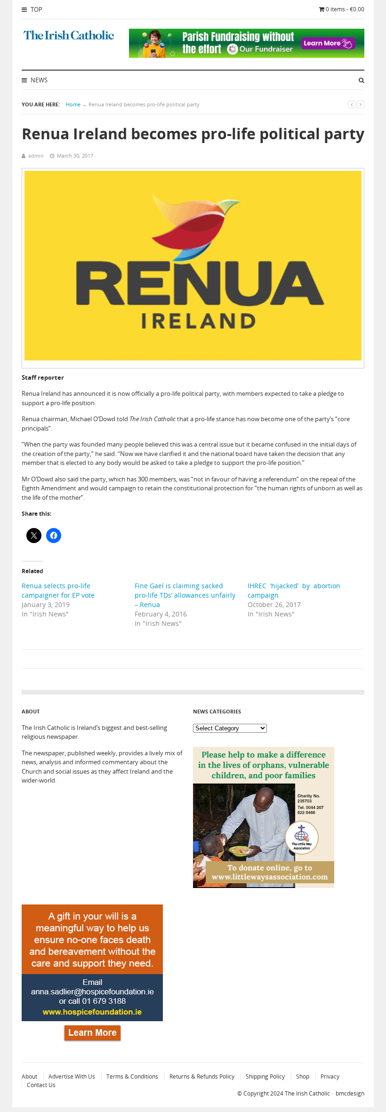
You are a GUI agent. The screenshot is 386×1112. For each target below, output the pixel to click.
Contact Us (41, 1085)
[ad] (246, 55)
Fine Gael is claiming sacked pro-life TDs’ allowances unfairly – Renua (185, 595)
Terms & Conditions (132, 1076)
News (38, 80)
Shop (302, 1076)
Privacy (330, 1076)
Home (73, 104)
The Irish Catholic (307, 1093)
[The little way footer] (263, 885)
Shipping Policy (265, 1076)
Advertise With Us (71, 1076)
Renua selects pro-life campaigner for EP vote (58, 590)
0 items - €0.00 (345, 9)
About (29, 1076)
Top (35, 9)
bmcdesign (350, 1093)
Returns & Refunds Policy (201, 1076)
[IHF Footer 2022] (92, 1043)
